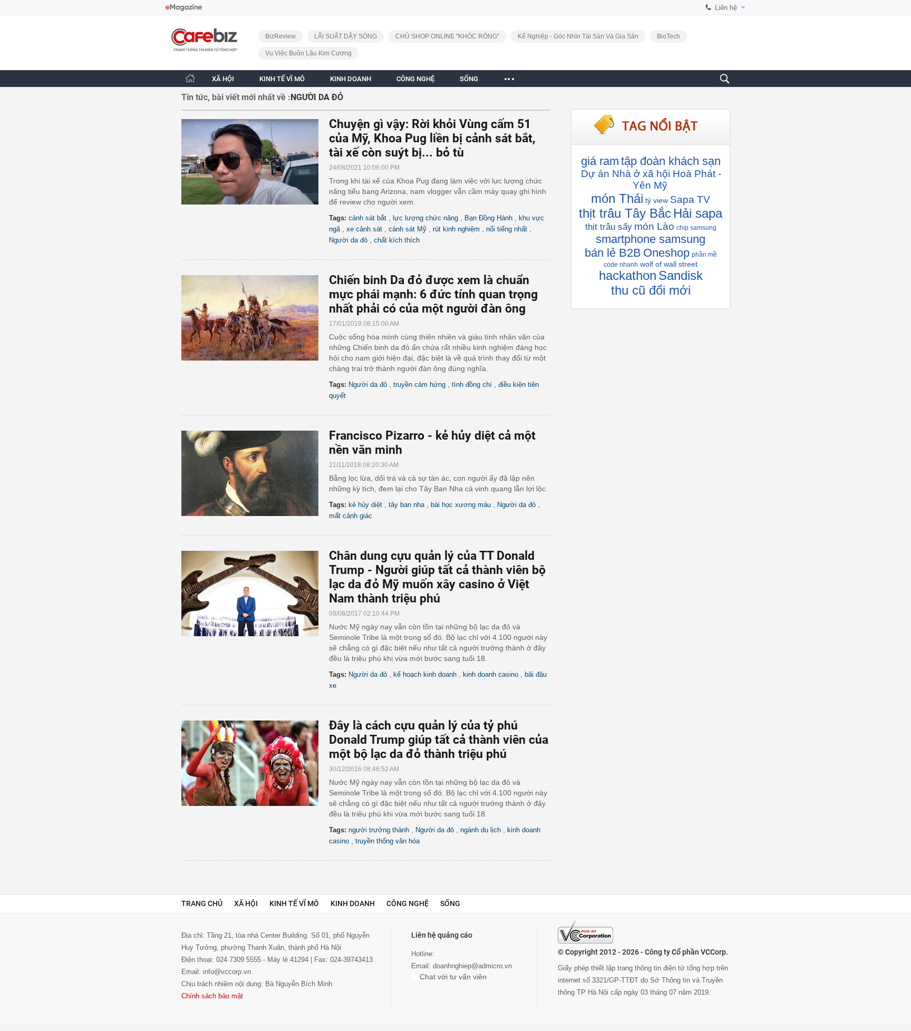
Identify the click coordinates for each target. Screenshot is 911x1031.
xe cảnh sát (364, 229)
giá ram (600, 161)
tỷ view (656, 200)
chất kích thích (397, 240)
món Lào (654, 226)
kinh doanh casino (490, 674)
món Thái (617, 198)
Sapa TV (690, 199)
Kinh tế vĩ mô (294, 903)
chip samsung (696, 227)
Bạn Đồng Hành (488, 218)
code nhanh (621, 264)
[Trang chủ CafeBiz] (190, 78)
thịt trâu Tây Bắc (625, 213)
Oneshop (666, 252)
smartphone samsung (650, 239)
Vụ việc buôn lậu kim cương (308, 53)
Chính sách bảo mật (212, 996)
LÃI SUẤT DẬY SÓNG (345, 36)
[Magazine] (184, 7)
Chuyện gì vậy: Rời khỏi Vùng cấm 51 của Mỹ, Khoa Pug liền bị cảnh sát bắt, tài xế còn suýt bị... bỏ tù (432, 138)
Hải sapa (697, 213)
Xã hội (246, 903)
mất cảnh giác (350, 516)
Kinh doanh (353, 903)
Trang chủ (201, 903)
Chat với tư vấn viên (452, 976)
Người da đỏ (348, 240)
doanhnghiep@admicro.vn (472, 966)
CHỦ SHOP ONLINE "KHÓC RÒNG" (447, 36)
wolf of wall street (668, 264)
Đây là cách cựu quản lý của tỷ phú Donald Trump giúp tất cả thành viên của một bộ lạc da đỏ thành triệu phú (438, 739)
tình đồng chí (472, 384)
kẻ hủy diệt (365, 505)
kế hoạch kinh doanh (425, 674)
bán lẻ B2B (613, 252)
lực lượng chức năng (425, 218)
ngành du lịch (480, 830)
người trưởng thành (378, 830)
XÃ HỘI (223, 79)
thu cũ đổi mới (651, 290)
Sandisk (680, 275)
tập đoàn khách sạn (671, 161)
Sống (450, 903)
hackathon (627, 275)
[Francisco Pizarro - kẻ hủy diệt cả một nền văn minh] (255, 473)
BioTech (668, 36)
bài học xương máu (461, 505)
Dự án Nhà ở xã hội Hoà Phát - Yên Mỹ (651, 179)
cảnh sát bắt (367, 218)
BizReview (280, 36)
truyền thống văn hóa (387, 841)
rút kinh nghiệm (456, 229)
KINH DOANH (350, 79)
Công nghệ (407, 903)
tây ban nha (406, 505)
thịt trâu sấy (608, 227)
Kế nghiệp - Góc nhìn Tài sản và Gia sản (578, 36)
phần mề (704, 254)
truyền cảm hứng (419, 384)
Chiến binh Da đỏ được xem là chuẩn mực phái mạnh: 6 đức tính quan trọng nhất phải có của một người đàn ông (433, 294)
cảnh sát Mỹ (408, 229)
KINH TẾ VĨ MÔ (282, 79)
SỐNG (469, 79)
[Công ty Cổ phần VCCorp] (585, 932)
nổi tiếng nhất (506, 229)
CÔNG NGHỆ (415, 79)
